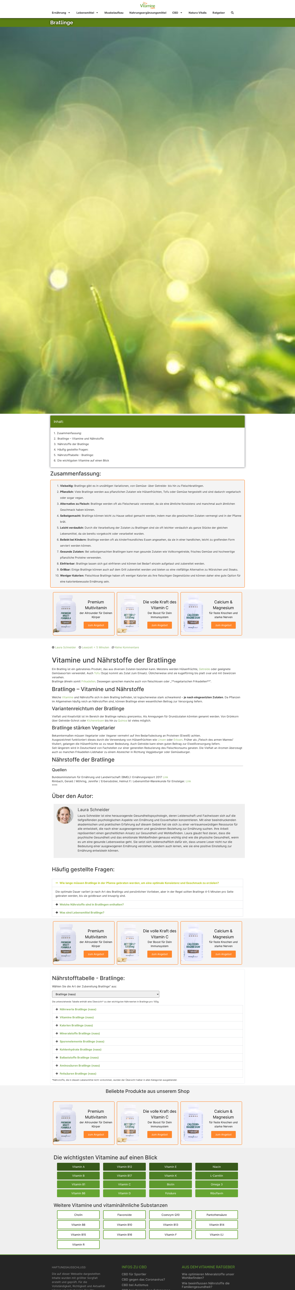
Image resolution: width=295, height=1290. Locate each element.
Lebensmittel (85, 12)
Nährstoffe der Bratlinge (73, 444)
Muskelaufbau (113, 12)
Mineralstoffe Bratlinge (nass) (80, 1033)
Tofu (97, 673)
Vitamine (67, 697)
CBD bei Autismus (135, 1285)
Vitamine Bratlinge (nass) (77, 1017)
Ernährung (59, 12)
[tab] (147, 1009)
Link (165, 777)
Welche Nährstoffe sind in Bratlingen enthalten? (92, 904)
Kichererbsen (95, 720)
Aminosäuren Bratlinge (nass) (80, 1065)
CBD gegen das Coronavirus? (143, 1279)
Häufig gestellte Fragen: (72, 449)
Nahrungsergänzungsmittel (147, 12)
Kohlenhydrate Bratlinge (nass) (81, 1049)
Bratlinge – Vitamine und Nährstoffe (81, 438)
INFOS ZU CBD (134, 1267)
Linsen (162, 739)
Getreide (204, 669)
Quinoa (122, 720)
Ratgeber (219, 12)
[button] (147, 883)
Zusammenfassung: (69, 433)
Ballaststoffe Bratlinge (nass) (79, 1057)
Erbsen (178, 739)
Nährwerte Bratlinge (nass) (78, 1009)
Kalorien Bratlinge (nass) (76, 1025)
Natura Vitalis (198, 12)
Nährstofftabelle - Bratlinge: (76, 455)
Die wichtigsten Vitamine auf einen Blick (83, 460)
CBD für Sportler (134, 1274)
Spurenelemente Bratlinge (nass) (82, 1041)
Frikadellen (88, 681)
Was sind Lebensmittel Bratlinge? (82, 912)
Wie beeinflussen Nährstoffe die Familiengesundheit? (206, 1285)
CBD (175, 12)
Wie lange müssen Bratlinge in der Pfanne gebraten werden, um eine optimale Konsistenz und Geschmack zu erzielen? (139, 883)
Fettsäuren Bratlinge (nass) (78, 1073)
